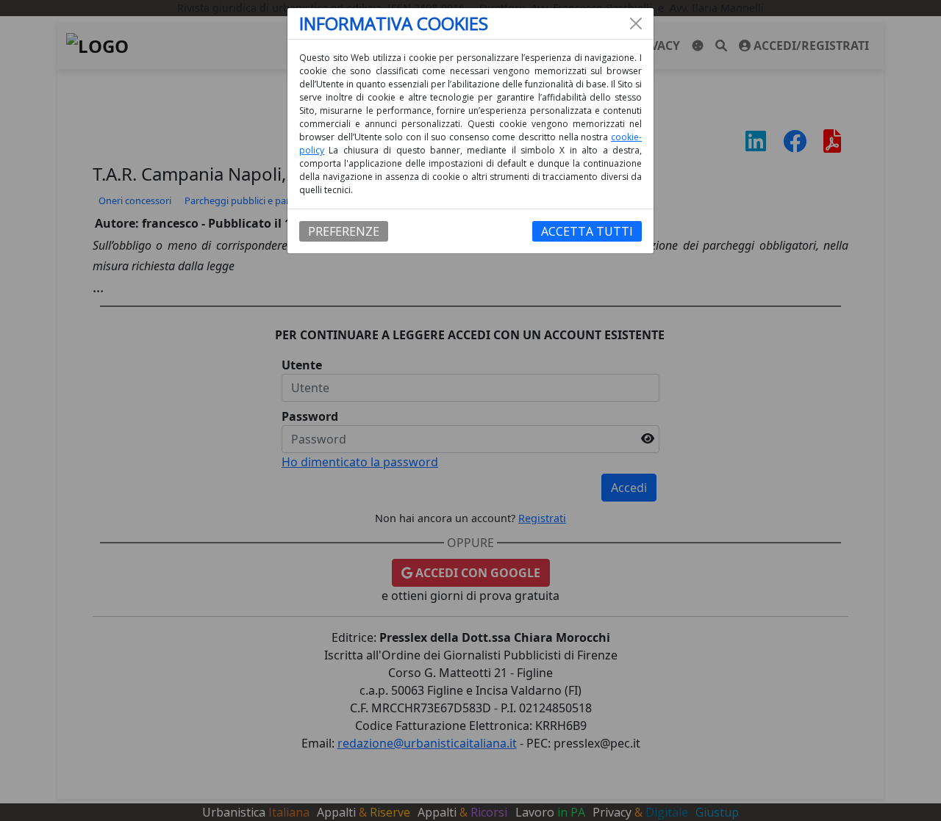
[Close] (636, 23)
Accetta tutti (587, 231)
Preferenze (343, 231)
